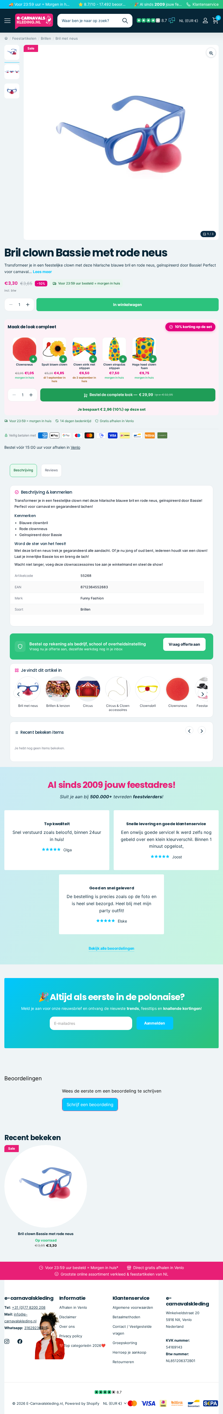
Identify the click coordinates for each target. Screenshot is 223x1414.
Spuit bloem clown (54, 364)
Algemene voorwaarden (133, 1307)
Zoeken (124, 20)
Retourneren (123, 1362)
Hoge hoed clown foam (144, 366)
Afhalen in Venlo (73, 1307)
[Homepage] (6, 38)
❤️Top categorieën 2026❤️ (82, 1345)
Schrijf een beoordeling (90, 1104)
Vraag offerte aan (184, 644)
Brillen (46, 38)
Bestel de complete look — (131, 394)
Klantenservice (131, 1298)
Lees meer (42, 271)
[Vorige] (189, 730)
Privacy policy (70, 1336)
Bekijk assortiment (7, 20)
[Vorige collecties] (18, 693)
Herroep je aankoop (129, 1352)
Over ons (67, 1326)
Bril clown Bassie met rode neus (45, 1234)
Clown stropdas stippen (114, 366)
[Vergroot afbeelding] (211, 52)
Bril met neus (66, 38)
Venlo (75, 447)
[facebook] (19, 1341)
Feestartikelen (24, 38)
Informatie (72, 1298)
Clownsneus (24, 364)
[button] (27, 304)
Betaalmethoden (126, 1317)
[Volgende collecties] (202, 693)
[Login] (205, 20)
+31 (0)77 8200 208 (28, 1307)
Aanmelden (155, 1023)
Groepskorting (125, 1343)
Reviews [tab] (51, 470)
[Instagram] (6, 1341)
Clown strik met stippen (84, 366)
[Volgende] (202, 730)
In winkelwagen (127, 304)
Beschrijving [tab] (23, 470)
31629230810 (35, 1328)
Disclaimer (67, 1317)
